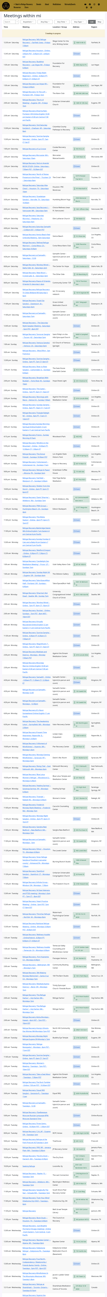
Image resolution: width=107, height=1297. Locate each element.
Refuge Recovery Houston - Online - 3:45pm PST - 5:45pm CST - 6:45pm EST (37, 53)
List (91, 22)
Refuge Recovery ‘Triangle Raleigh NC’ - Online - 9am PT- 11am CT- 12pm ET (36, 416)
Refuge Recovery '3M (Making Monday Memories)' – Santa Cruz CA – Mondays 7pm (36, 976)
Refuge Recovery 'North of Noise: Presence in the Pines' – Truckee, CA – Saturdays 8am (37, 177)
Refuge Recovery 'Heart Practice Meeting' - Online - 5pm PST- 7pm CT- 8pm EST (36, 904)
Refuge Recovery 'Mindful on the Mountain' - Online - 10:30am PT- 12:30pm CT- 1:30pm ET (35, 446)
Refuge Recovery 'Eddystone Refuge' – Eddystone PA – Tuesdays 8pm (36, 1251)
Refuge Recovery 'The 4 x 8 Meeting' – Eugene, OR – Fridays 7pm (35, 103)
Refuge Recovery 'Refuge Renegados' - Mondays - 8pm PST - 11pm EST (36, 1047)
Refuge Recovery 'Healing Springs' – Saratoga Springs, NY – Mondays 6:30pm (37, 788)
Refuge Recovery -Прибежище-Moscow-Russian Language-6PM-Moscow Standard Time (36, 1115)
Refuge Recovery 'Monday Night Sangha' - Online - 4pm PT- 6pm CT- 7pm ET (36, 819)
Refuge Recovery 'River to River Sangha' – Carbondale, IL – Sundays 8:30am (36, 369)
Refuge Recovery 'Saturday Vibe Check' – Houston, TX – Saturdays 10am (36, 188)
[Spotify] (99, 4)
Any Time (61, 22)
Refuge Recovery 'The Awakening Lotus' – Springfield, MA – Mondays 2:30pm (36, 724)
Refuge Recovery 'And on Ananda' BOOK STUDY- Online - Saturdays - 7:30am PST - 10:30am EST (36, 166)
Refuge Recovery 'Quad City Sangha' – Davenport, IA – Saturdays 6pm (33, 303)
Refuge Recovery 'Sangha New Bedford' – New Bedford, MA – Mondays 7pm (35, 830)
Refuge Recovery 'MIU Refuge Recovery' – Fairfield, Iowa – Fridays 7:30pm (36, 42)
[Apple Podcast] (87, 7)
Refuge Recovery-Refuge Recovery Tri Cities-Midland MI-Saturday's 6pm (36, 292)
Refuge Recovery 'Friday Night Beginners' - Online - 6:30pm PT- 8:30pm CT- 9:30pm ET (35, 76)
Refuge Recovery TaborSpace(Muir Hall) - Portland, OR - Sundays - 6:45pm (36, 583)
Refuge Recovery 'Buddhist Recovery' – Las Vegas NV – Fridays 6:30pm (36, 64)
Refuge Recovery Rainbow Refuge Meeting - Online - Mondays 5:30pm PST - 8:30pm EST (37, 926)
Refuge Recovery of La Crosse (34, 149)
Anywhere (27, 22)
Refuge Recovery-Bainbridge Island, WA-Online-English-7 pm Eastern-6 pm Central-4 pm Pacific (37, 531)
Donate (38, 4)
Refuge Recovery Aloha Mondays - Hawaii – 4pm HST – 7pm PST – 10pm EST (36, 1020)
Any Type (78, 22)
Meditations (57, 4)
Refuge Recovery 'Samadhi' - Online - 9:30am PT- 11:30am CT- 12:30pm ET (37, 680)
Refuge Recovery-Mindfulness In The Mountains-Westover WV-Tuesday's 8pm (35, 1276)
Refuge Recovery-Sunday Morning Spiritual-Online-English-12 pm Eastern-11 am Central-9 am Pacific (36, 427)
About (47, 4)
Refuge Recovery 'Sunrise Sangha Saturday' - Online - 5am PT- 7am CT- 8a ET (36, 139)
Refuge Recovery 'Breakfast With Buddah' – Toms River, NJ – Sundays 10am (36, 381)
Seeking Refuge (29, 1166)
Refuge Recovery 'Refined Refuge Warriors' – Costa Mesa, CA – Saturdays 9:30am (36, 245)
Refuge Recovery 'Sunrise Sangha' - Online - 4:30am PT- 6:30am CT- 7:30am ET (36, 635)
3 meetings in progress (53, 33)
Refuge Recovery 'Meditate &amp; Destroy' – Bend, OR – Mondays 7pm (36, 987)
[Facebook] (90, 4)
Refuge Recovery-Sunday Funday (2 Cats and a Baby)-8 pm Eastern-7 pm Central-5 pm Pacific (36, 542)
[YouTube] (85, 4)
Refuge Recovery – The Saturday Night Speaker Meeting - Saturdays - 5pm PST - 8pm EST (36, 326)
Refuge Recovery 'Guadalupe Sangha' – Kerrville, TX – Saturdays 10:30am (36, 199)
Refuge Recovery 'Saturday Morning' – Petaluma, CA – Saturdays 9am (33, 218)
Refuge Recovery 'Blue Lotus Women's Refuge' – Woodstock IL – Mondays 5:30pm (36, 777)
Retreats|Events (70, 4)
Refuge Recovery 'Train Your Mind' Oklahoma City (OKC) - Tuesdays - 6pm (36, 1201)
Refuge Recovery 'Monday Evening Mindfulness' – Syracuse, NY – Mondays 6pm (36, 758)
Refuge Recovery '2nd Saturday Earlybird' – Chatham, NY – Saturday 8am (37, 128)
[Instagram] (94, 4)
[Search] (17, 22)
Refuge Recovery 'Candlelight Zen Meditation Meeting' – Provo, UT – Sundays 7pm (36, 564)
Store (26, 7)
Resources (17, 7)
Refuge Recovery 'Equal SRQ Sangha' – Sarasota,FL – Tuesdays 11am (36, 1093)
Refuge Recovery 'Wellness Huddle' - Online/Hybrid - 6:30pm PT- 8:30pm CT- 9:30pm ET (36, 937)
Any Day (44, 22)
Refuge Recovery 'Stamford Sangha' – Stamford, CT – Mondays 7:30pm (36, 874)
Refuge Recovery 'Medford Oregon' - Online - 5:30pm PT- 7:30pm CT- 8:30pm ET (37, 553)
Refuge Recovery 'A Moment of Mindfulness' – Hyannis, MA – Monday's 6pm (35, 746)
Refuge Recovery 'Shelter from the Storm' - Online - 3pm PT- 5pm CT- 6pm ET (36, 489)
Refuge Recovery (29, 1211)
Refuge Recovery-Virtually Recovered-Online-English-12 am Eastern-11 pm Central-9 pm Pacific (36, 624)
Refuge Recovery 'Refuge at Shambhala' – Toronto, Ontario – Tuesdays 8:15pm (35, 1287)
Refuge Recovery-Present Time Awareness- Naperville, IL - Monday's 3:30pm (35, 735)
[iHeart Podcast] (91, 7)
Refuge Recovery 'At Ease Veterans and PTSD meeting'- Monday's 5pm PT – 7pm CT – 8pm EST (36, 893)
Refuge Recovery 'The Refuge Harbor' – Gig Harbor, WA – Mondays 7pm (34, 998)
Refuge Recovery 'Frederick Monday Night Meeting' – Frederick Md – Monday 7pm (36, 808)
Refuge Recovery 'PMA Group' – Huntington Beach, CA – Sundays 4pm (35, 509)
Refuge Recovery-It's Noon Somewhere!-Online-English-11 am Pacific (36, 713)
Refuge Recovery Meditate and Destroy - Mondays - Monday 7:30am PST (35, 655)
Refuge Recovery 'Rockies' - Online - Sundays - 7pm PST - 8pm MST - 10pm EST (37, 613)
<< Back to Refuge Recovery (23, 4)
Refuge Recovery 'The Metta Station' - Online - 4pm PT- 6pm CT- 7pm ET (36, 520)
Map (99, 22)
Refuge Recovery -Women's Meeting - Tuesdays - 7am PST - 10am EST (35, 1066)
